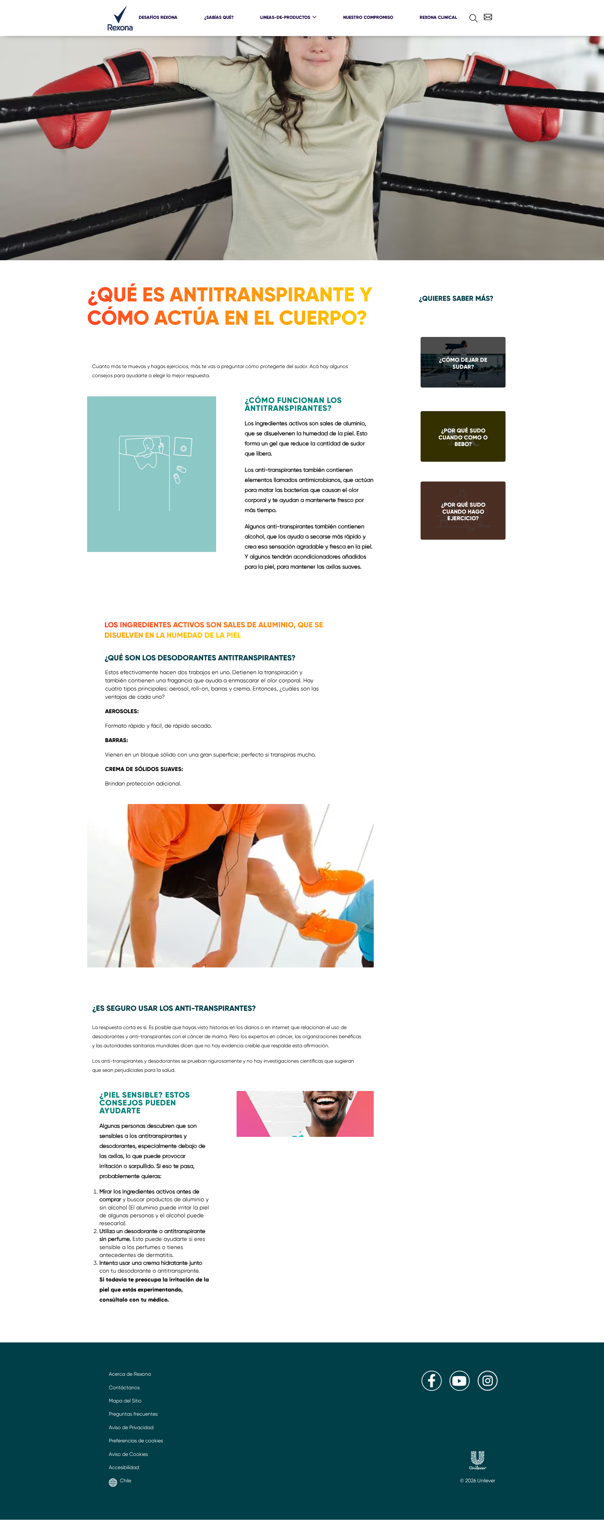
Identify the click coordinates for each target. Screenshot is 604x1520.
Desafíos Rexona (158, 17)
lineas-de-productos (285, 17)
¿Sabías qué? (219, 17)
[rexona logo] (120, 28)
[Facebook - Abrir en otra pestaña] (432, 1389)
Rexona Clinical (438, 17)
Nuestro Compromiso (368, 17)
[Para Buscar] (468, 17)
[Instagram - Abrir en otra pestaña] (488, 1389)
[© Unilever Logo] (477, 1461)
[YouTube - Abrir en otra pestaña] (460, 1389)
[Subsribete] (487, 16)
